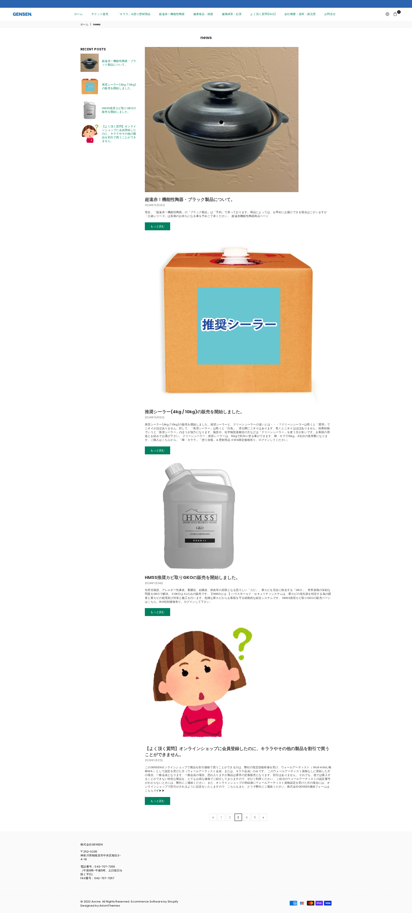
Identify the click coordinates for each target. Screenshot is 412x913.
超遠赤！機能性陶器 (172, 14)
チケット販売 (100, 14)
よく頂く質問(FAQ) (263, 14)
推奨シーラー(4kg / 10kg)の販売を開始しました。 (194, 412)
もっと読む (157, 226)
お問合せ (330, 14)
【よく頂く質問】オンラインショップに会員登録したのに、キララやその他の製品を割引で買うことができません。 (119, 134)
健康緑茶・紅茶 (232, 14)
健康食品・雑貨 (203, 14)
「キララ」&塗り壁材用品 (133, 14)
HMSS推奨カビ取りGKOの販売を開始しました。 (192, 577)
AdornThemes (109, 906)
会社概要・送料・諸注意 (300, 14)
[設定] (387, 14)
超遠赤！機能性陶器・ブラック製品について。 (190, 199)
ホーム (78, 14)
